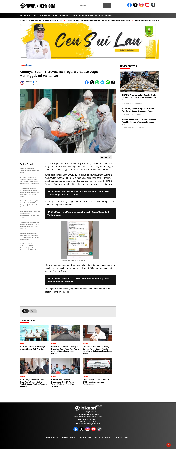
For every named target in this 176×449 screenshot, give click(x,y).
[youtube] (147, 6)
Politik (93, 15)
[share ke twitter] (92, 84)
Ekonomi (43, 15)
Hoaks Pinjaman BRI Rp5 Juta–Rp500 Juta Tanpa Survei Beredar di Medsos (138, 109)
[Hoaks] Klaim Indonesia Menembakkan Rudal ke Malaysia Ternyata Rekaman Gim (139, 122)
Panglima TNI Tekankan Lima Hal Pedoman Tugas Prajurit (41, 20)
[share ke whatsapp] (97, 84)
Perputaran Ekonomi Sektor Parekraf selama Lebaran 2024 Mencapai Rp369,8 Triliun (99, 20)
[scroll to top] (168, 445)
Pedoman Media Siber (90, 438)
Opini (100, 15)
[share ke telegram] (103, 84)
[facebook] (130, 6)
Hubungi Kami (52, 438)
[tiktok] (153, 6)
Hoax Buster (65, 15)
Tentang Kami (121, 438)
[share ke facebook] (87, 84)
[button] (102, 157)
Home (20, 15)
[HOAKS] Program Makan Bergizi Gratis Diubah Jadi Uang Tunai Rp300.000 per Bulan (139, 97)
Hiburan (108, 15)
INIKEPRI (29, 82)
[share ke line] (108, 84)
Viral (75, 15)
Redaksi (108, 438)
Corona (33, 311)
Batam (29, 65)
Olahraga (84, 15)
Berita (27, 15)
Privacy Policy (69, 438)
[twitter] (136, 6)
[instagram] (141, 6)
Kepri (34, 15)
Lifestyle (52, 15)
